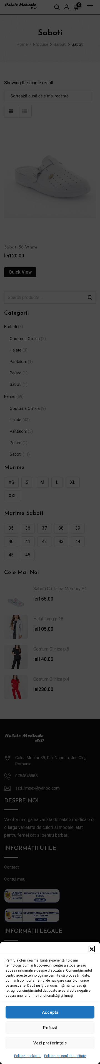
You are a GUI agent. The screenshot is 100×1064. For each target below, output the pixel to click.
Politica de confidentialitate (65, 1056)
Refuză (50, 1027)
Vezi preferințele (50, 1043)
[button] (91, 948)
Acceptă (50, 1012)
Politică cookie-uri (27, 1056)
